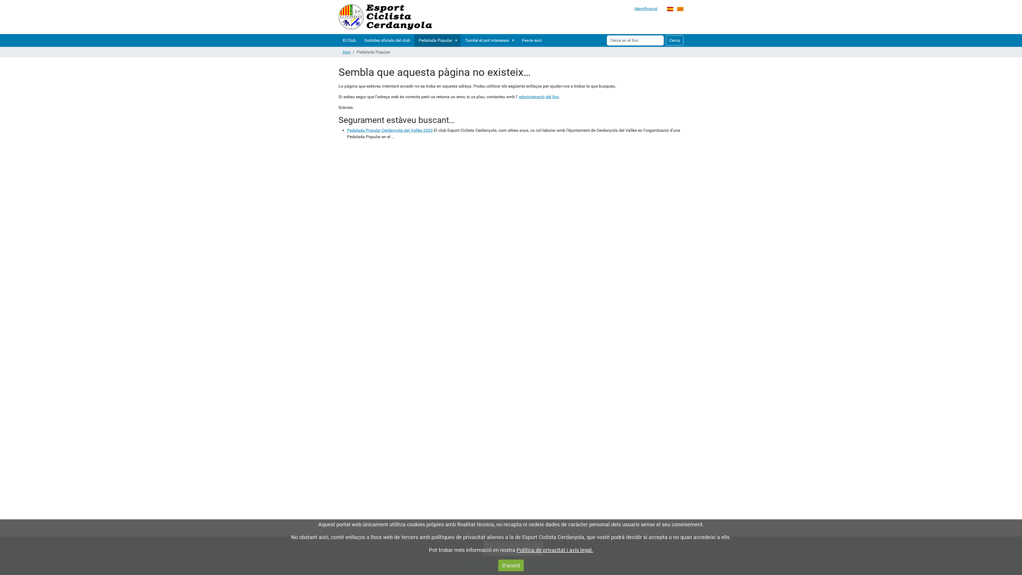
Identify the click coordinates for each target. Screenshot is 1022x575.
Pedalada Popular (435, 40)
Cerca (674, 40)
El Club (349, 40)
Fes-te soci (532, 40)
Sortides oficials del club (387, 40)
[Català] (680, 8)
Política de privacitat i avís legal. (555, 550)
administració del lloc (539, 96)
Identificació (645, 8)
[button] (457, 40)
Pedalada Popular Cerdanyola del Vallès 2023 (390, 130)
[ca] (385, 17)
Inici (347, 52)
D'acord (511, 565)
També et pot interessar (487, 40)
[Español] (670, 8)
